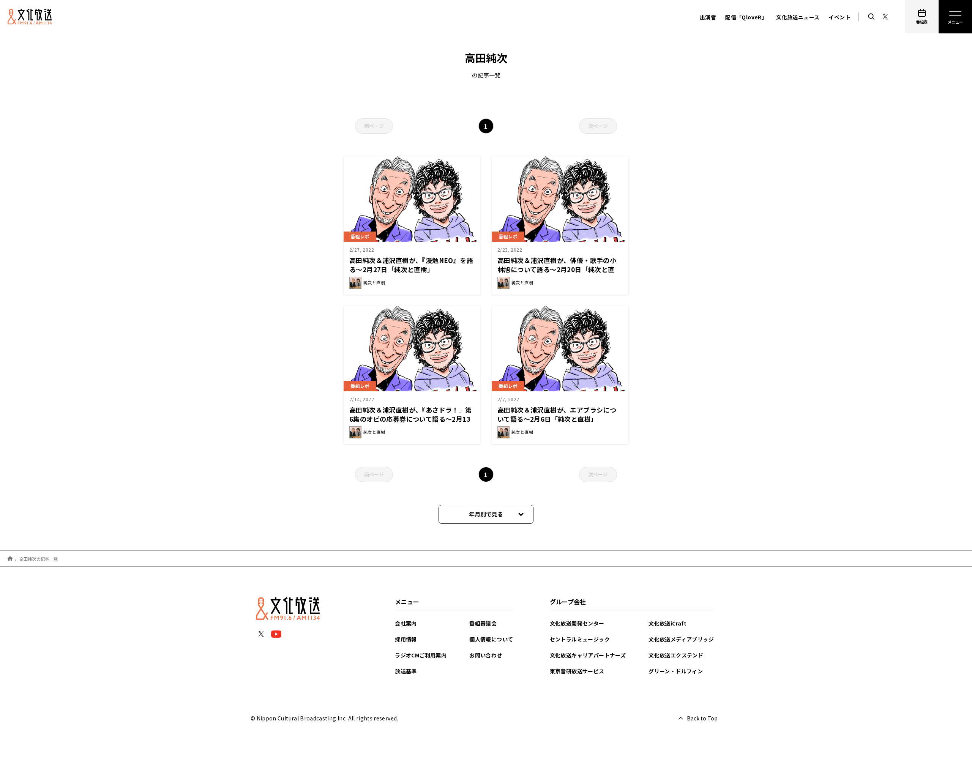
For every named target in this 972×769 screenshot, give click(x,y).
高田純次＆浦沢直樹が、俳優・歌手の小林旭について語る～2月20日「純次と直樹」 (556, 269)
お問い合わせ (485, 655)
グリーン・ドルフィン (676, 671)
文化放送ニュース (797, 17)
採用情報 (406, 639)
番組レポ (359, 236)
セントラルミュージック (580, 639)
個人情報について (491, 639)
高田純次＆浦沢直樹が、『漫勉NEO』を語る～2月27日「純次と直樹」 (411, 264)
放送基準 (406, 671)
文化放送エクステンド (676, 655)
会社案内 (406, 623)
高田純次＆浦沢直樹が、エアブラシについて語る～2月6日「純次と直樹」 (556, 414)
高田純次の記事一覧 (38, 558)
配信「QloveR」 (746, 17)
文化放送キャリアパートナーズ (588, 655)
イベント (839, 17)
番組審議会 (483, 623)
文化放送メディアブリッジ (681, 639)
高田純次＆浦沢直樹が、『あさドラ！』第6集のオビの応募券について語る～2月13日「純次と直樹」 (410, 419)
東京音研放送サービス (577, 671)
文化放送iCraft (667, 623)
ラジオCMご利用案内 (421, 655)
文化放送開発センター (577, 623)
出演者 (708, 17)
